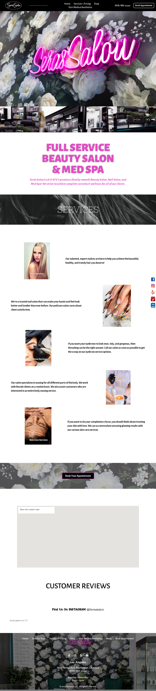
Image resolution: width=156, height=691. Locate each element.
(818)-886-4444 (78, 670)
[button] (143, 5)
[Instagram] (75, 655)
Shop (96, 4)
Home (67, 4)
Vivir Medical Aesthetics (80, 7)
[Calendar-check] (153, 299)
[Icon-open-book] (87, 655)
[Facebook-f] (69, 655)
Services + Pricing (82, 4)
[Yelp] (81, 655)
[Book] (153, 305)
